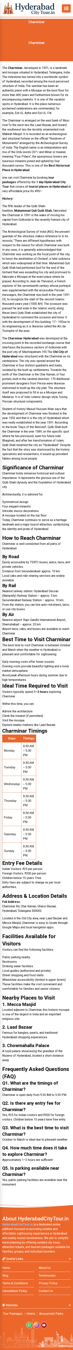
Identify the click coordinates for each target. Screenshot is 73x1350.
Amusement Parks (51, 1313)
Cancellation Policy (14, 1291)
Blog (5, 1275)
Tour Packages (12, 1313)
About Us (45, 1268)
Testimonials (47, 1275)
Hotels (30, 1313)
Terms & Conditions (15, 1283)
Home (6, 1268)
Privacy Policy (48, 1283)
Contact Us (46, 1291)
